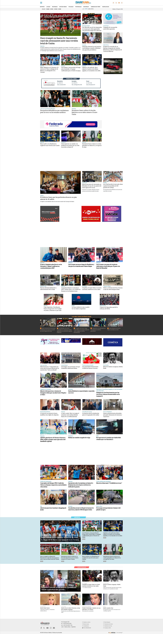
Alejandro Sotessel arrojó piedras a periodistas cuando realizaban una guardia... (58, 588)
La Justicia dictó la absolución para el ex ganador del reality (90, 414)
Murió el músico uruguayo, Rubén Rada (113, 367)
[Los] (71, 59)
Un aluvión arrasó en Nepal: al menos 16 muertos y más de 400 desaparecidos (81, 509)
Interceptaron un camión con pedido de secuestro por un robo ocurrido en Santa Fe (70, 145)
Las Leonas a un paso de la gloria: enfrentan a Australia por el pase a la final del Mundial (108, 266)
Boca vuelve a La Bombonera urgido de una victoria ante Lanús (49, 144)
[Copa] (53, 299)
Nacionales (54, 6)
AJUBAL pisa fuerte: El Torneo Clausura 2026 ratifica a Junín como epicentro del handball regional (52, 439)
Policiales (71, 6)
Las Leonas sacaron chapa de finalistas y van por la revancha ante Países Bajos (81, 265)
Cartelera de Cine (108, 626)
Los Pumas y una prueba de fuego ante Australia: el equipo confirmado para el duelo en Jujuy (71, 69)
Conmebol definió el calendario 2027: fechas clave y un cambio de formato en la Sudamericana (71, 289)
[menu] (41, 2)
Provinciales (78, 6)
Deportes (42, 6)
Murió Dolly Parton (45, 608)
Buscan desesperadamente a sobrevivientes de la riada (48, 288)
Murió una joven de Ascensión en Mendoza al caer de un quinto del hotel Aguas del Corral (91, 186)
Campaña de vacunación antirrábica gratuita (110, 28)
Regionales (86, 6)
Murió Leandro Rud (108, 608)
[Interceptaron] (71, 136)
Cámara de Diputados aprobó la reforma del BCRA (109, 308)
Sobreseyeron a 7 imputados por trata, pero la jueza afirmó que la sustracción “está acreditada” (49, 368)
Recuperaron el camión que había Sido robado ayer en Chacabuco (108, 438)
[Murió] (92, 176)
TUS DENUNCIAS (87, 627)
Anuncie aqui (86, 624)
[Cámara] (109, 299)
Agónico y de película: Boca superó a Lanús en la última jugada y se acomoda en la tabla (91, 69)
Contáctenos (86, 626)
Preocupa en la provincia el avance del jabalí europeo (108, 509)
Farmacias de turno (108, 624)
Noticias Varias (63, 6)
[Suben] (113, 280)
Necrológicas (107, 622)
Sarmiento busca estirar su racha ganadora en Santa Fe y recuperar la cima (92, 145)
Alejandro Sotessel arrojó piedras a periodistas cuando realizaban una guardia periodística (91, 48)
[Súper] (50, 59)
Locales (48, 6)
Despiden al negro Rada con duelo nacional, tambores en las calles (91, 288)
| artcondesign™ (119, 632)
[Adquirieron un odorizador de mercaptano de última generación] (98, 322)
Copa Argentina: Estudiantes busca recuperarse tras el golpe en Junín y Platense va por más (53, 308)
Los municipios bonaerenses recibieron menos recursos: (90, 367)
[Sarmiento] (92, 136)
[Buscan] (50, 280)
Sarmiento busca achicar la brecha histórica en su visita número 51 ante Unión (84, 112)
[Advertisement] (70, 161)
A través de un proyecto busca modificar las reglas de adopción (49, 414)
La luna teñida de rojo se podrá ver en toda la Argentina (80, 307)
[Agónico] (92, 59)
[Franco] (53, 254)
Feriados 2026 (107, 627)
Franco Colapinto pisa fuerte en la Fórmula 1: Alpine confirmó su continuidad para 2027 (51, 266)
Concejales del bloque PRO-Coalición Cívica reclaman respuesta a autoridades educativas (53, 485)
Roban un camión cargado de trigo (79, 437)
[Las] (81, 254)
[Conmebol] (71, 280)
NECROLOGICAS (105, 6)
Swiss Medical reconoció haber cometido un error (81, 392)
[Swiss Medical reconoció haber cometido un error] (115, 322)
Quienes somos (86, 622)
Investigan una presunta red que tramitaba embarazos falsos (70, 367)
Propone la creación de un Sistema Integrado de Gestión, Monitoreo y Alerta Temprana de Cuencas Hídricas (112, 49)
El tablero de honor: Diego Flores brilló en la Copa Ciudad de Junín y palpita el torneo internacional (81, 330)
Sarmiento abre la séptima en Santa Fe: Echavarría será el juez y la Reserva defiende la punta (80, 485)
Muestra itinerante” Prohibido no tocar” (109, 483)
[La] (81, 299)
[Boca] (50, 136)
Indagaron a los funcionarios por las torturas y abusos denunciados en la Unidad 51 (108, 394)
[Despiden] (92, 280)
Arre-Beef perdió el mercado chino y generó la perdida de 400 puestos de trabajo (113, 185)
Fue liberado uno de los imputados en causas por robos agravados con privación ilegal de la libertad (92, 29)
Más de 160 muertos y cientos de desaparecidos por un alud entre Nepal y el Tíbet (53, 393)
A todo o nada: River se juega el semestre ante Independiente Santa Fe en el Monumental (70, 415)
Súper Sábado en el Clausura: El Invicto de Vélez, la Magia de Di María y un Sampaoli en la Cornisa (49, 70)
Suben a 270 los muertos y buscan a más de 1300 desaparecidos (113, 288)
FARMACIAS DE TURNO (95, 6)
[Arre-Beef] (113, 176)
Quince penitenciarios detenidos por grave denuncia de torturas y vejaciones (112, 415)
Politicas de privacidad (57, 632)
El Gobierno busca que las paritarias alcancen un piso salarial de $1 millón (58, 198)
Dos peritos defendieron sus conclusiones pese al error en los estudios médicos (54, 111)
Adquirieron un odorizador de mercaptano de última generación (98, 330)
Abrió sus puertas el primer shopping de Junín (53, 509)
